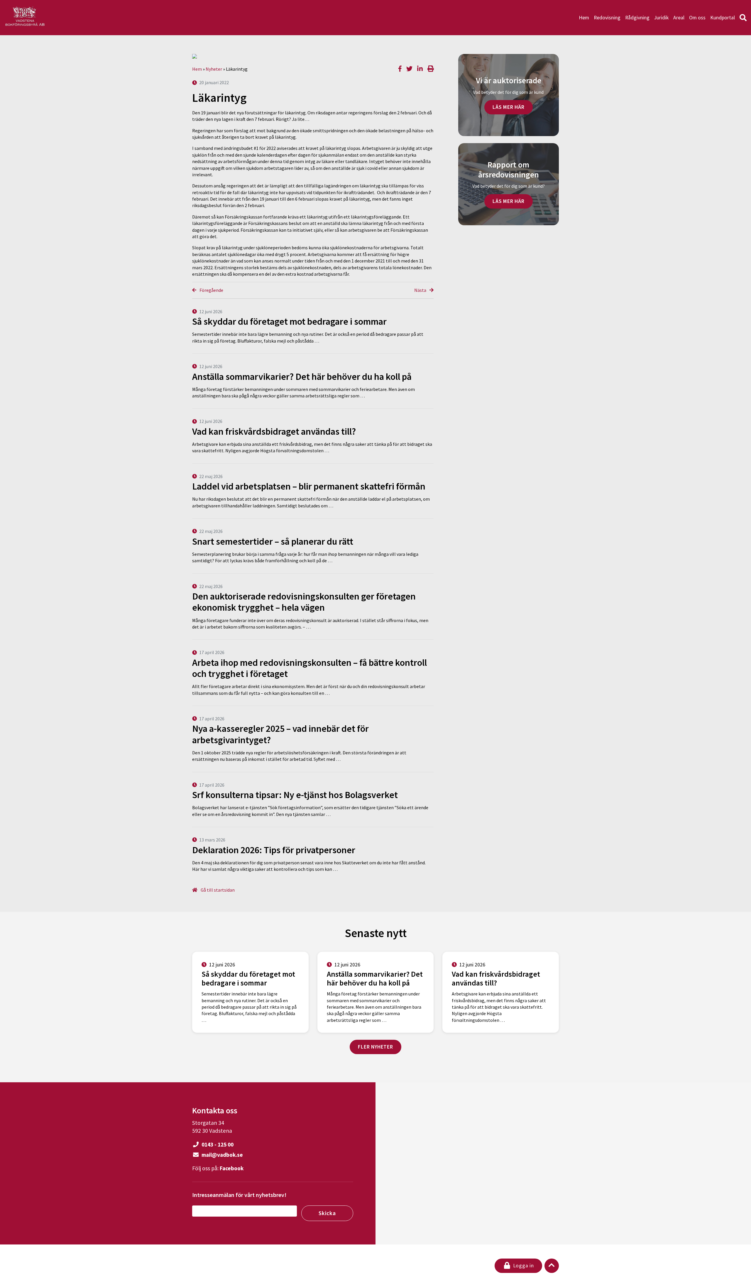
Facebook (231, 1168)
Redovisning (607, 17)
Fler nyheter (375, 1047)
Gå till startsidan (217, 890)
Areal (678, 17)
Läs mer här (509, 107)
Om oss (697, 17)
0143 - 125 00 (217, 1144)
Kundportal (722, 17)
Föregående (211, 290)
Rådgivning (637, 17)
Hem (584, 17)
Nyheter (214, 69)
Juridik (661, 17)
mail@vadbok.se (221, 1154)
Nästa (420, 290)
